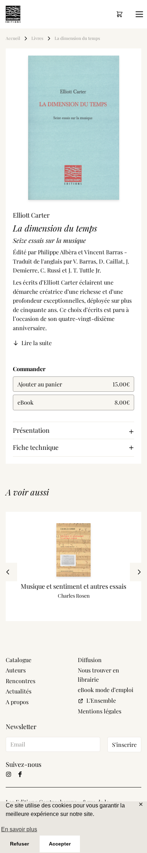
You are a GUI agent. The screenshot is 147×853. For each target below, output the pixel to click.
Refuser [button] (19, 844)
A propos (17, 702)
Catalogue (18, 660)
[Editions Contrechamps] (13, 14)
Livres (37, 38)
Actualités (18, 691)
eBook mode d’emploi (105, 689)
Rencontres (20, 681)
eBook (73, 402)
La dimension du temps (77, 38)
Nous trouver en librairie (98, 674)
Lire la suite (36, 343)
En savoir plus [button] (19, 829)
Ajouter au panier (73, 384)
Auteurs (16, 670)
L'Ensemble (101, 700)
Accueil (13, 38)
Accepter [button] (60, 844)
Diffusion (90, 660)
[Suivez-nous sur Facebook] (20, 774)
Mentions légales (99, 711)
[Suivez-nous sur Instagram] (8, 774)
